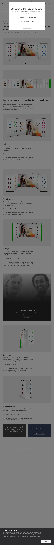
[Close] (43, 4)
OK (46, 541)
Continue (27, 27)
